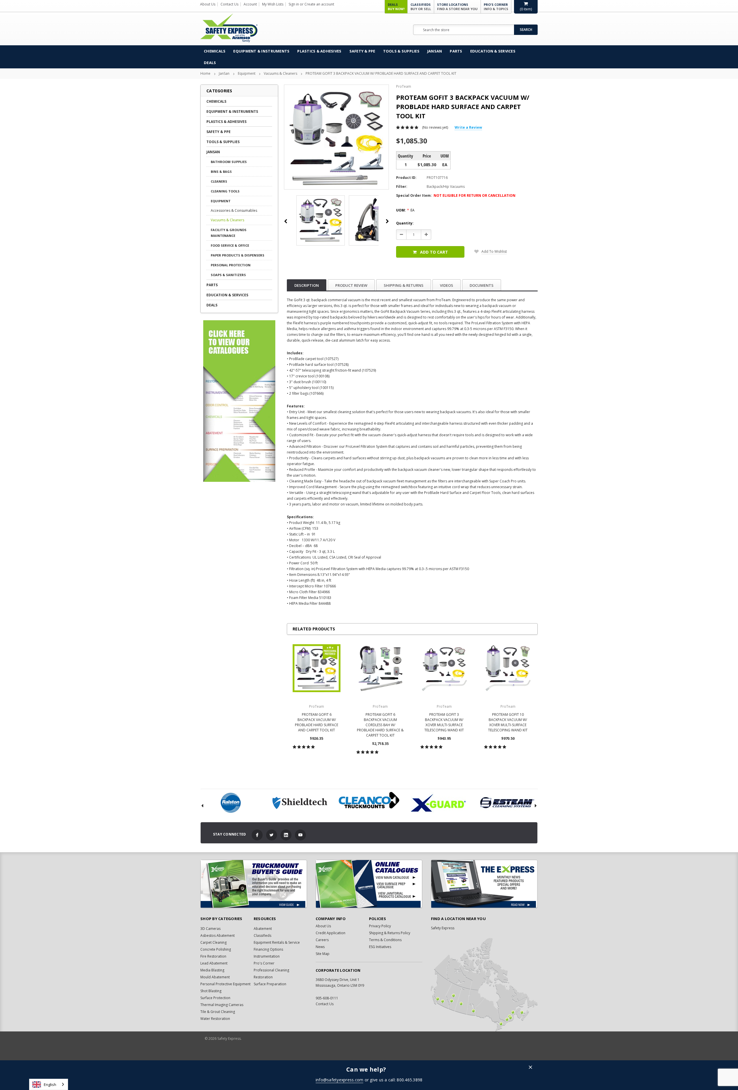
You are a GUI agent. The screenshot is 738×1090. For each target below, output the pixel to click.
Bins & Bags (221, 171)
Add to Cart (434, 252)
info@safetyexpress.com (340, 1079)
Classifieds (421, 6)
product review (351, 285)
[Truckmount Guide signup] (253, 884)
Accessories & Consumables (234, 210)
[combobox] (48, 1084)
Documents (482, 285)
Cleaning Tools (225, 191)
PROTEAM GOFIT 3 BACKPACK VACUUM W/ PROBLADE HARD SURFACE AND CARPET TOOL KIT (381, 73)
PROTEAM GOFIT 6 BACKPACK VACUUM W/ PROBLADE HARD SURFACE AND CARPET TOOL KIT (316, 722)
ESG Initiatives (380, 946)
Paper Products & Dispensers (237, 255)
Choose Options (317, 759)
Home (205, 73)
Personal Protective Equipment (225, 984)
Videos (446, 285)
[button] (530, 1067)
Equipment (246, 73)
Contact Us (229, 4)
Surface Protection (215, 997)
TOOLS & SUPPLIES (401, 51)
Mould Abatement (215, 977)
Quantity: (405, 223)
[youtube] (300, 834)
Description (306, 285)
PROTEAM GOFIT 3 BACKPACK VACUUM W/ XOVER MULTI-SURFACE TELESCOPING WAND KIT (444, 722)
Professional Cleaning (271, 970)
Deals (396, 6)
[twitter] (271, 834)
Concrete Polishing (215, 949)
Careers (322, 939)
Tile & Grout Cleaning (217, 1011)
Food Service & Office (230, 245)
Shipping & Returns (403, 285)
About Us (207, 4)
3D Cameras (210, 928)
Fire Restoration (213, 956)
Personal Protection (231, 265)
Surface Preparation (270, 984)
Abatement (263, 928)
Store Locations (457, 6)
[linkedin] (285, 834)
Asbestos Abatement (217, 935)
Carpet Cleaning (213, 942)
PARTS (456, 51)
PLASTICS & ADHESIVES (319, 51)
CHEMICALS (214, 51)
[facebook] (257, 834)
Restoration (263, 977)
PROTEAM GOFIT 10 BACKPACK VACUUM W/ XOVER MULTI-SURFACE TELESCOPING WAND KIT (508, 722)
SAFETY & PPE (362, 51)
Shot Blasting (210, 990)
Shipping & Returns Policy (389, 932)
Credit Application (330, 932)
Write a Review (468, 127)
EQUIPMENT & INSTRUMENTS (261, 51)
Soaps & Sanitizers (228, 275)
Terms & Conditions (385, 939)
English (50, 1084)
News (320, 946)
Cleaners (219, 181)
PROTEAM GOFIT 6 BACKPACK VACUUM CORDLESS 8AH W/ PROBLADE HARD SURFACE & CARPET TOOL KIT (380, 725)
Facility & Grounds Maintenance (228, 233)
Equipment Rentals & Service (277, 942)
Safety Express (442, 928)
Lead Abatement (213, 963)
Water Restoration (215, 1018)
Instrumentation (267, 956)
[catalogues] (369, 884)
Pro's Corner (496, 6)
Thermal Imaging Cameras (221, 1004)
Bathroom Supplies (229, 162)
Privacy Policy (380, 926)
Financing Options (268, 949)
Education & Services (492, 51)
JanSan (434, 51)
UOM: (405, 210)
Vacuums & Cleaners (280, 73)
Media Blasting (212, 970)
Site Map (323, 953)
